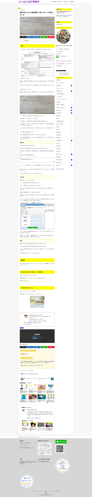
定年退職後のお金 (60, 121)
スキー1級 (59, 96)
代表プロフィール (60, 1)
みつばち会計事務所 (29, 1)
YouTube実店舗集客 (60, 93)
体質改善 (58, 115)
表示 (27, 40)
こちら (21, 78)
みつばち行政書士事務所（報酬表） (43, 461)
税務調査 (58, 137)
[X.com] (40, 338)
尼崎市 (58, 126)
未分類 (58, 129)
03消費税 (58, 85)
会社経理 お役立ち (60, 107)
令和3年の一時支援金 (60, 104)
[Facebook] (35, 338)
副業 (57, 118)
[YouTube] (71, 1)
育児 (58, 143)
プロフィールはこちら (64, 73)
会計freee (58, 110)
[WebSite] (29, 418)
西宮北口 (58, 151)
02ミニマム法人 (59, 82)
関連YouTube (59, 159)
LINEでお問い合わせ (63, 56)
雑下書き (58, 162)
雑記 (58, 165)
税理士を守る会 (25, 447)
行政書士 (58, 148)
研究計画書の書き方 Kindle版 (31, 322)
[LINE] (73, 1)
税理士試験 (59, 140)
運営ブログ (59, 154)
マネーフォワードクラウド (61, 99)
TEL (69, 1)
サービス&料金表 (53, 1)
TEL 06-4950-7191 (59, 24)
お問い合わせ (66, 1)
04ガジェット (59, 88)
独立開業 (58, 132)
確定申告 (19, 8)
